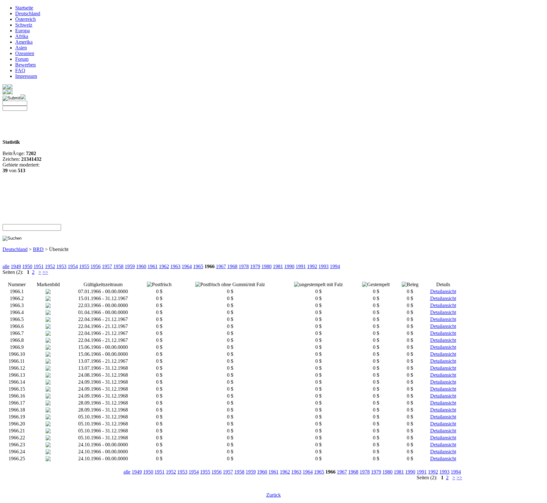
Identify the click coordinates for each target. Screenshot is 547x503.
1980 (266, 266)
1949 (16, 266)
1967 (221, 266)
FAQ (20, 70)
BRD (38, 249)
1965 (198, 266)
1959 (130, 266)
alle (6, 266)
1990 (289, 266)
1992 (312, 266)
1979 (255, 266)
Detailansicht (443, 291)
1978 (244, 266)
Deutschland (27, 13)
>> (45, 272)
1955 (84, 266)
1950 (27, 266)
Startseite (24, 7)
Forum (21, 59)
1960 (141, 266)
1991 (301, 266)
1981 (278, 266)
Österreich (25, 19)
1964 (187, 266)
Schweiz (23, 25)
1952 (50, 266)
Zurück (273, 495)
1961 (153, 266)
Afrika (21, 36)
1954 (73, 266)
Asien (21, 47)
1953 (61, 266)
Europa (22, 30)
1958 (118, 266)
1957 (107, 266)
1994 (335, 266)
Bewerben (25, 64)
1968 (232, 266)
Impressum (26, 76)
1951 (39, 266)
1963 (175, 266)
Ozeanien (24, 53)
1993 (323, 266)
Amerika (24, 42)
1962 (164, 266)
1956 (96, 266)
